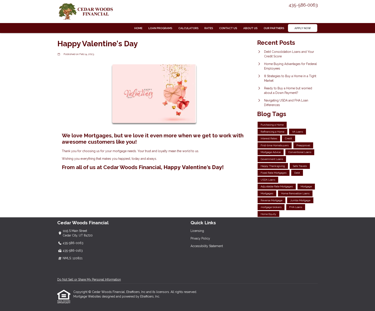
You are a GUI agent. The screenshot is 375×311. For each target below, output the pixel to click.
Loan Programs (160, 28)
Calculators (188, 28)
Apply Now (302, 28)
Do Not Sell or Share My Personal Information (89, 279)
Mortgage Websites (87, 296)
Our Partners (274, 28)
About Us (250, 28)
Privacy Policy (200, 238)
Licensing (197, 231)
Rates (208, 28)
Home (138, 28)
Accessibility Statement (207, 246)
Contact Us (228, 28)
